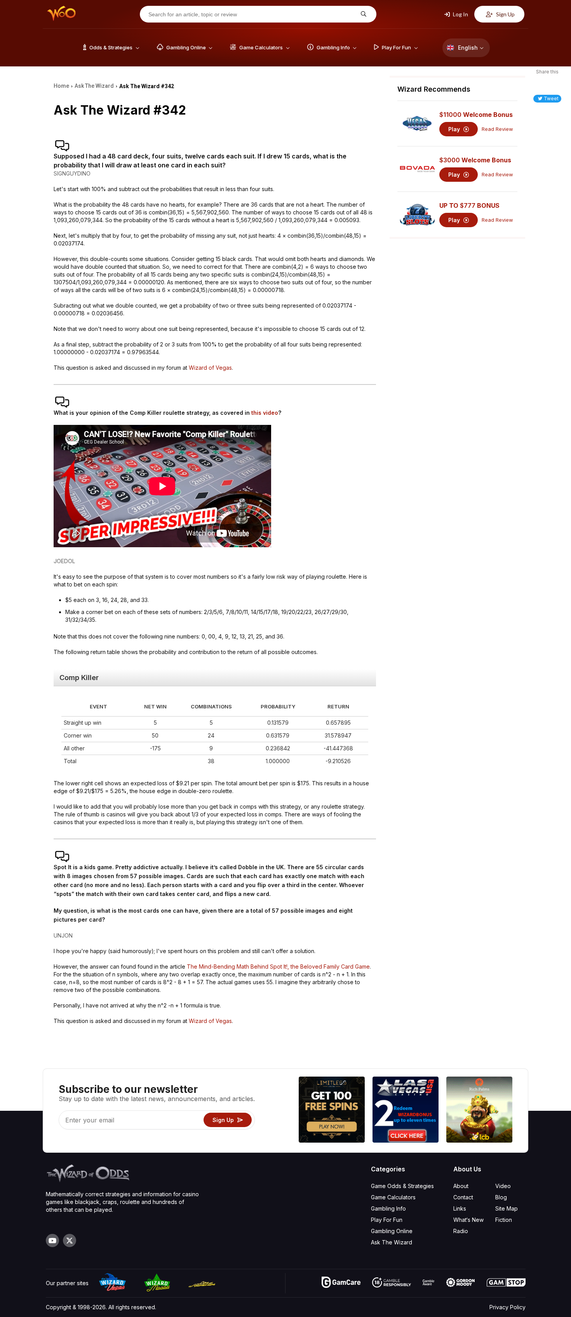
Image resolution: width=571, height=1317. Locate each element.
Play (454, 129)
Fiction (503, 1219)
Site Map (506, 1208)
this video (264, 412)
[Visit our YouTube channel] (52, 1240)
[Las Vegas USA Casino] (406, 1111)
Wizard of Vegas (210, 367)
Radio (460, 1231)
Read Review (497, 129)
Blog (501, 1197)
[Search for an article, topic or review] (363, 14)
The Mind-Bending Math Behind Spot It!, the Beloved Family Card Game (278, 966)
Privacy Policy (507, 1307)
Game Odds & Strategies (402, 1186)
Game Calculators (393, 1197)
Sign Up (505, 14)
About (460, 1186)
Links (459, 1208)
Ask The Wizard (391, 1242)
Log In (460, 14)
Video (503, 1186)
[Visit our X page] (69, 1240)
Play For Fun (386, 1219)
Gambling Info (388, 1208)
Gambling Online (392, 1231)
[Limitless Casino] (332, 1111)
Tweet (551, 98)
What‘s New (468, 1219)
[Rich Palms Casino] (479, 1111)
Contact (463, 1197)
